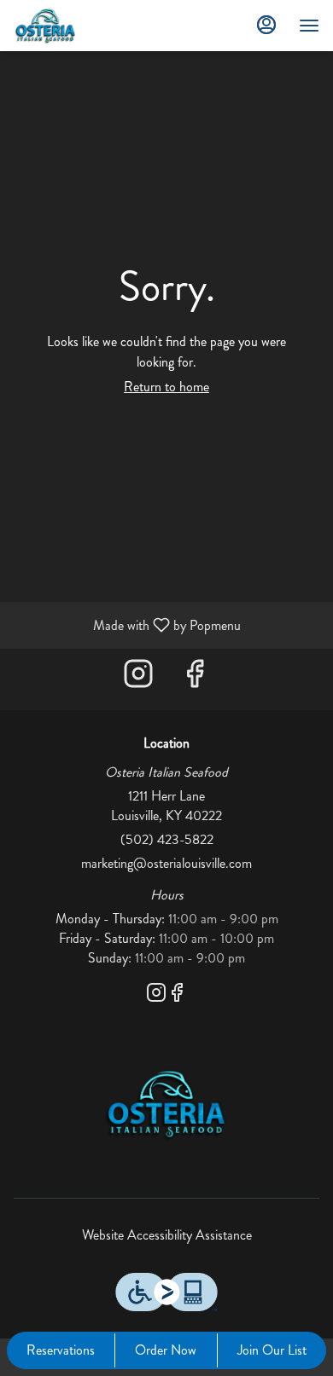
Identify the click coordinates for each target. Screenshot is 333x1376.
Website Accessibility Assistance (167, 1235)
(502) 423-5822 (166, 839)
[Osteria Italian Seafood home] (90, 25)
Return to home (166, 386)
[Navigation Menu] (309, 25)
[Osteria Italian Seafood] (166, 1102)
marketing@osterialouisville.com (166, 863)
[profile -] (266, 24)
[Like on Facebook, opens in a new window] (194, 679)
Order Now (165, 1350)
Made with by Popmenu (127, 624)
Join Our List (272, 1350)
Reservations (60, 1350)
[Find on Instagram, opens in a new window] (138, 679)
